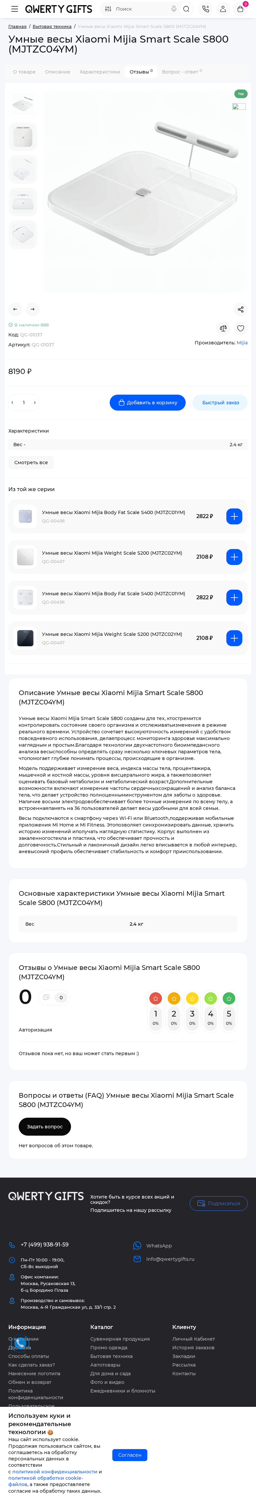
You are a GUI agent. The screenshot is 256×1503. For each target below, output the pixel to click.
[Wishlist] (241, 328)
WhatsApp (159, 1246)
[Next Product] (33, 309)
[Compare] (223, 328)
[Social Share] (241, 309)
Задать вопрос (45, 1127)
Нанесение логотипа (34, 1374)
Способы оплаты (28, 1356)
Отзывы (141, 72)
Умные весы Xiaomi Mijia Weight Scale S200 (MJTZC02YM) (112, 553)
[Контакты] (205, 9)
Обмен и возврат (29, 1382)
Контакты (184, 1374)
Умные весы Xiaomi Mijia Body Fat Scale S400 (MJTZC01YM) (113, 512)
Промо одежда (108, 1348)
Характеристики (100, 72)
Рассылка (184, 1365)
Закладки (183, 1356)
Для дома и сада (110, 1374)
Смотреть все (31, 463)
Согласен (129, 1455)
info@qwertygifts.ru (170, 1259)
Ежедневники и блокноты (122, 1391)
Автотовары (105, 1365)
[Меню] (14, 9)
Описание (57, 72)
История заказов (193, 1348)
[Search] (174, 9)
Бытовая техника (111, 1356)
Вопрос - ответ (182, 72)
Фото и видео (107, 1382)
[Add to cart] (234, 516)
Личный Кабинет (193, 1339)
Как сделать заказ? (31, 1365)
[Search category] (108, 9)
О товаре (24, 72)
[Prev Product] (15, 309)
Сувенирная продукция (120, 1339)
